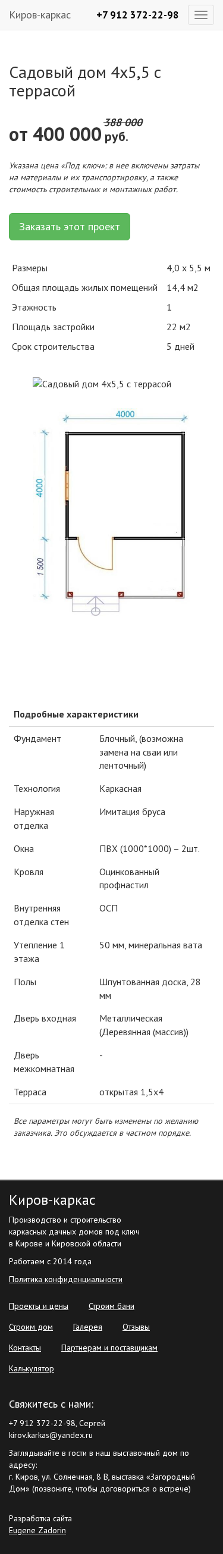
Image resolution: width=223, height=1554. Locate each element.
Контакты (25, 1347)
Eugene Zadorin (37, 1530)
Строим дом (31, 1326)
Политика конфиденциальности (66, 1279)
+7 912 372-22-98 (137, 14)
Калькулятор (31, 1368)
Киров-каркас (40, 14)
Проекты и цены (38, 1306)
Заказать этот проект (69, 226)
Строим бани (111, 1306)
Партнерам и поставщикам (109, 1347)
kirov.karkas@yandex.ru (51, 1435)
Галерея (87, 1326)
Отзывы (136, 1326)
